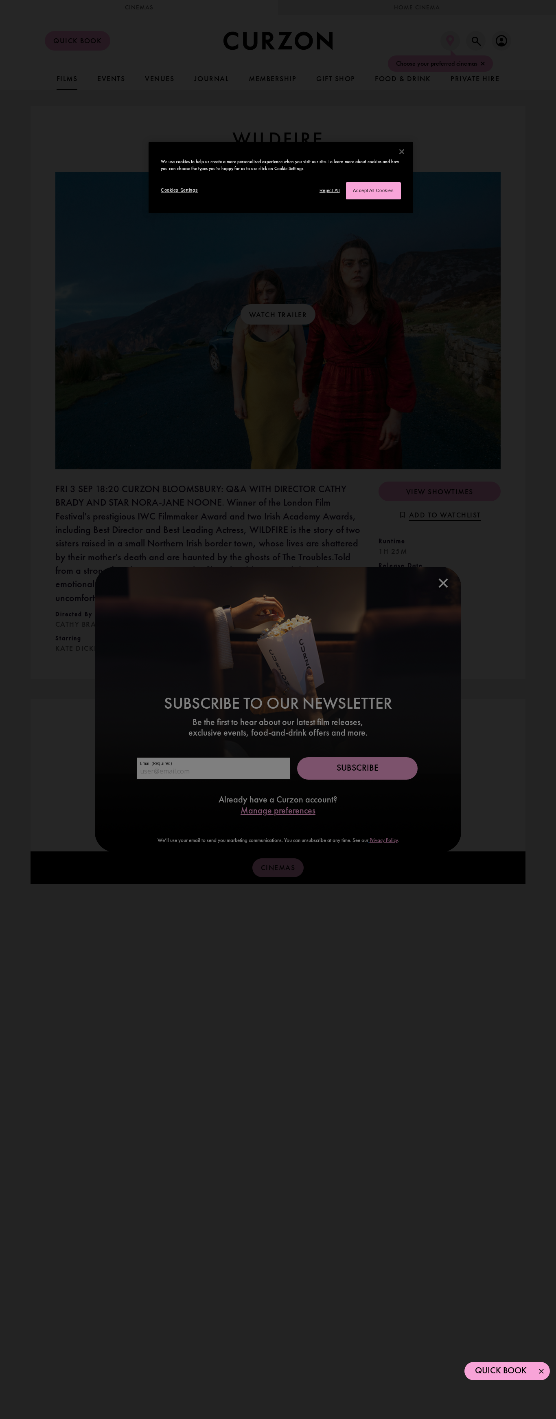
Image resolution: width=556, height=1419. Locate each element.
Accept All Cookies (373, 190)
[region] (281, 177)
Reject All (330, 190)
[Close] (402, 152)
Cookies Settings (179, 190)
